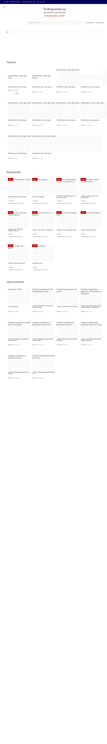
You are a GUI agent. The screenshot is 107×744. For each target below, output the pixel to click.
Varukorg (101, 22)
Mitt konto (90, 22)
